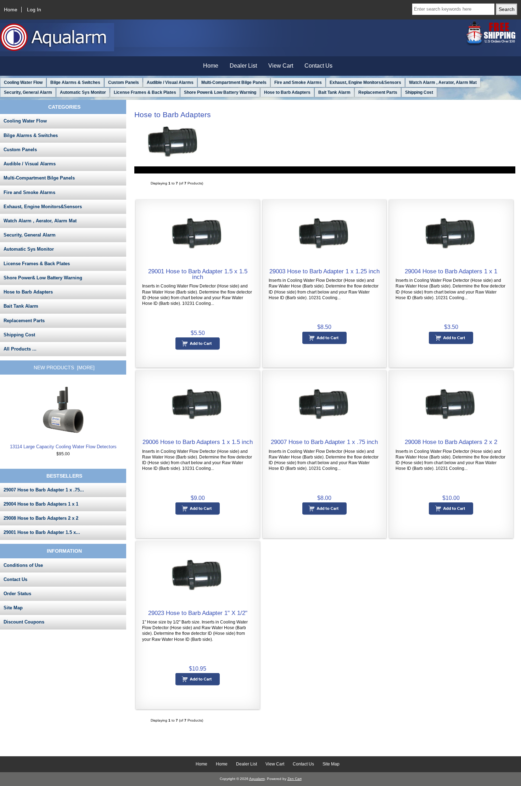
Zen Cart (294, 779)
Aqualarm (257, 779)
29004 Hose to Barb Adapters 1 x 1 (41, 504)
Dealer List (243, 66)
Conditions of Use (23, 565)
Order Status (17, 593)
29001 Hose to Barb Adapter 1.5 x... (42, 532)
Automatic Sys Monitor (83, 92)
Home (10, 9)
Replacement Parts (377, 92)
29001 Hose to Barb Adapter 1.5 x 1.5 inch (197, 274)
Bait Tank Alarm (334, 92)
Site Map (13, 607)
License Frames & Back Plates (145, 92)
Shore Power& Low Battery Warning (220, 92)
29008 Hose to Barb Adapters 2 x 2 (41, 518)
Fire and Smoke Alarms (298, 82)
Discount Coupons (24, 622)
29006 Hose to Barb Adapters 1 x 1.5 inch (197, 441)
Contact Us (318, 66)
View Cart (280, 66)
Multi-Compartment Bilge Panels (234, 82)
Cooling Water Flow (23, 82)
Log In (34, 9)
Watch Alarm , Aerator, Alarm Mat (443, 82)
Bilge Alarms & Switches (75, 82)
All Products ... (20, 349)
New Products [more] (64, 367)
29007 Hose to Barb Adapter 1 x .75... (44, 489)
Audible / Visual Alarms (170, 82)
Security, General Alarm (28, 92)
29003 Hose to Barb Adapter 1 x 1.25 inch (324, 271)
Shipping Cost (419, 92)
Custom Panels (123, 82)
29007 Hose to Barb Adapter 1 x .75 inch (324, 441)
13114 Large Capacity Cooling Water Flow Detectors (63, 446)
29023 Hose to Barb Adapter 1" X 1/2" (197, 612)
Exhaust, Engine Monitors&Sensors (365, 82)
